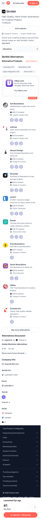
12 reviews (20, 112)
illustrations (25, 67)
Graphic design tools (28, 34)
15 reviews (20, 229)
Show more (28, 71)
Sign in (34, 3)
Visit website (20, 28)
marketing (8, 67)
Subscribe (19, 3)
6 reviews (19, 135)
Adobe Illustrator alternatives (14, 344)
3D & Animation (18, 273)
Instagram (8, 413)
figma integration (11, 71)
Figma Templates (19, 208)
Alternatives (7, 49)
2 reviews (19, 159)
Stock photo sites (19, 232)
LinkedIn (8, 418)
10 (5, 349)
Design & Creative (11, 34)
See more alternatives (20, 330)
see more (6, 43)
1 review (19, 250)
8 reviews (19, 206)
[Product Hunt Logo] (8, 3)
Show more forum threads (13, 353)
